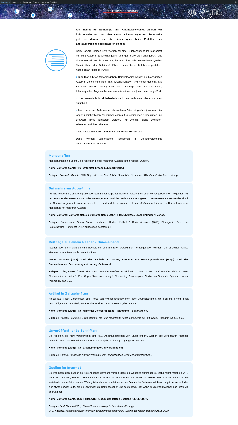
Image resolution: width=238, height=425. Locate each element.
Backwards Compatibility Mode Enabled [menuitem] (40, 2)
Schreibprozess (70, 15)
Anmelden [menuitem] (5, 2)
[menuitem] (236, 2)
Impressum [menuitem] (16, 2)
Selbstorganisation (17, 11)
